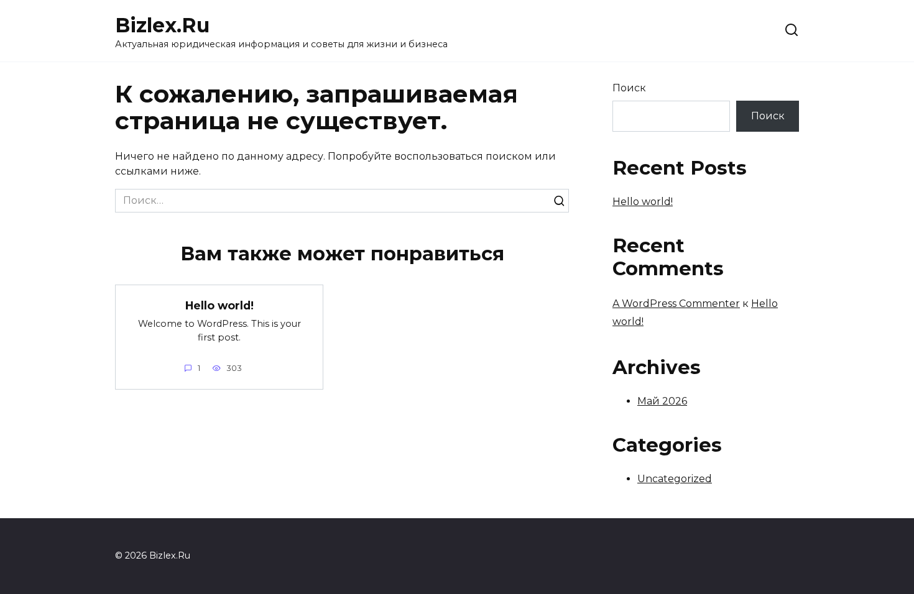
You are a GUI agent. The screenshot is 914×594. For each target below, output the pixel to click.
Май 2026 (662, 401)
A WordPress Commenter (676, 303)
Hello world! (219, 304)
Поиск (629, 88)
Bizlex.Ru (162, 25)
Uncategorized (674, 479)
